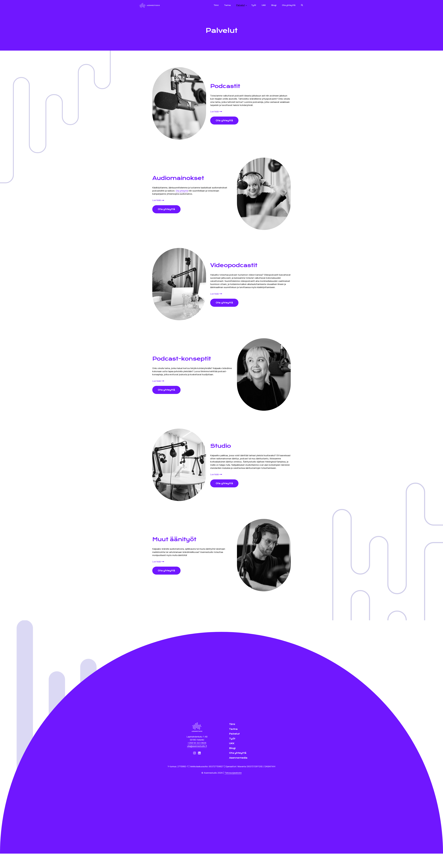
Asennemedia (238, 757)
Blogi (273, 5)
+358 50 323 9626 (197, 743)
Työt (253, 5)
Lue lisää (214, 111)
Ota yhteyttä (288, 5)
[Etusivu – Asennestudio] (196, 727)
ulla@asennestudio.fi (197, 746)
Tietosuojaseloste (233, 772)
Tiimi (216, 5)
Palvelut (240, 5)
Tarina (227, 5)
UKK (264, 5)
